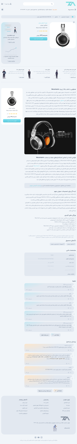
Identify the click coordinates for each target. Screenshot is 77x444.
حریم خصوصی (66, 408)
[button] (62, 47)
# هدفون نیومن (71, 244)
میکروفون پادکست (23, 413)
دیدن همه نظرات (45, 335)
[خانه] (72, 17)
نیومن (46, 22)
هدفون (62, 100)
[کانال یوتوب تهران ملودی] (38, 437)
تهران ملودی (66, 399)
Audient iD (48, 357)
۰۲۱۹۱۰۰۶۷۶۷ (67, 428)
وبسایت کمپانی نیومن (35, 185)
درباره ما (68, 405)
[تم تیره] (2, 9)
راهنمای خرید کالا (66, 410)
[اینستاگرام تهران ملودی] (41, 437)
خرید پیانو (25, 402)
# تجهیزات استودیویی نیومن (57, 244)
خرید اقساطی (67, 402)
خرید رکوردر (24, 408)
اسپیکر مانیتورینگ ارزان (21, 410)
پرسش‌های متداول (44, 410)
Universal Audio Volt (37, 357)
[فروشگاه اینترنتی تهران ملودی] (71, 4)
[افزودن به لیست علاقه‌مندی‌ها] (74, 22)
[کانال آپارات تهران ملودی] (35, 437)
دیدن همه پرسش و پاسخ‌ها (45, 390)
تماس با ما (46, 402)
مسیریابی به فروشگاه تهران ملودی (41, 405)
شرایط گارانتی (45, 413)
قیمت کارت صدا (23, 405)
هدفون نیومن (41, 22)
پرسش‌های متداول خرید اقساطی (41, 408)
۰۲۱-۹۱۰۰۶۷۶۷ (22, 9)
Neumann (37, 166)
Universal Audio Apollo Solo (57, 358)
